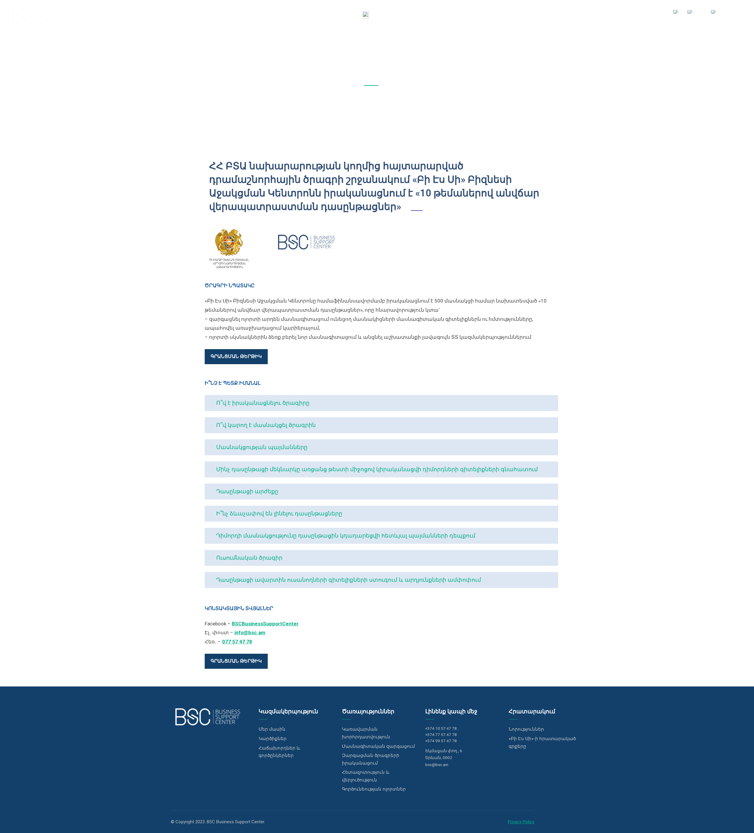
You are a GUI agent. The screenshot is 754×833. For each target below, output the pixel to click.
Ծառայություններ (454, 14)
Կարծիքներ (273, 738)
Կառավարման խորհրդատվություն (366, 733)
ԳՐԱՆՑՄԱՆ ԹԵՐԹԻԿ (236, 356)
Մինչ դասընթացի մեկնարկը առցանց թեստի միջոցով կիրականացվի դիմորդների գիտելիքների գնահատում (376, 469)
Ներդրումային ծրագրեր (512, 14)
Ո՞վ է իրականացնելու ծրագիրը (262, 403)
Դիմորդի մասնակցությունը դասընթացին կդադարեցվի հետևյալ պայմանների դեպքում (345, 535)
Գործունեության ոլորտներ (374, 789)
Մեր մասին (272, 729)
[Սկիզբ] (366, 14)
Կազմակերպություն (400, 14)
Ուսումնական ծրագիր (248, 557)
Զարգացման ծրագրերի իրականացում (370, 759)
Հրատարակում (627, 14)
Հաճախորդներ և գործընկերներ (279, 751)
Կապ (659, 14)
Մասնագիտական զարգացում (378, 746)
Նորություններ (526, 729)
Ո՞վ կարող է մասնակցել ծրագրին (265, 425)
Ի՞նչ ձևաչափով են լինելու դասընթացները (278, 513)
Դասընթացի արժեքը (246, 491)
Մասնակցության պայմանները (261, 447)
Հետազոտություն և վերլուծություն (365, 776)
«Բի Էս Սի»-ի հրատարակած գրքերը (542, 742)
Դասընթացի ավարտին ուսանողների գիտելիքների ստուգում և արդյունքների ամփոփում (348, 579)
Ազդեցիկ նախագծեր (575, 14)
